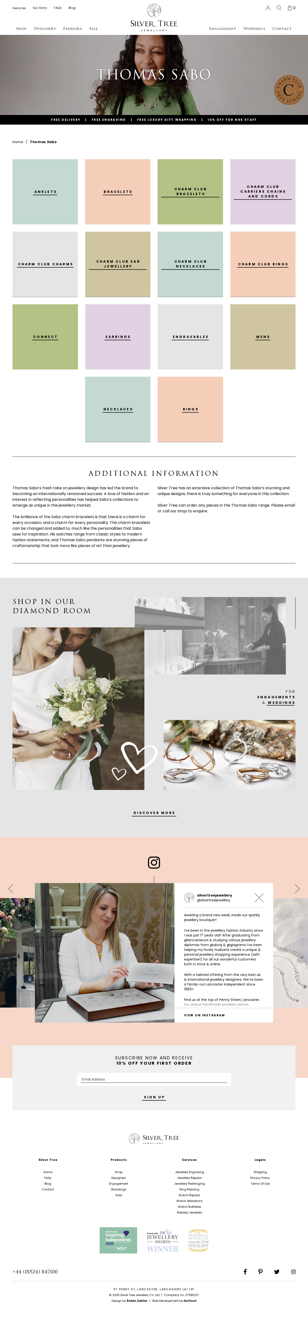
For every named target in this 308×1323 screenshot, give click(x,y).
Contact (48, 1189)
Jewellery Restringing (189, 1184)
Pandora (72, 29)
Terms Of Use (260, 1184)
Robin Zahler (137, 1301)
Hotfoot (190, 1301)
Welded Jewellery (189, 1212)
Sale (119, 1195)
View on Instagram (204, 1015)
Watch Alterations (189, 1201)
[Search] (279, 8)
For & (276, 697)
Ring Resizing (189, 1189)
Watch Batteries (189, 1207)
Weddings (118, 1189)
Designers (118, 1178)
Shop (118, 1172)
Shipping (260, 1172)
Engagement (118, 1184)
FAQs (47, 1178)
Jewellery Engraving (189, 1172)
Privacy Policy (260, 1178)
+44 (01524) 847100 (35, 1272)
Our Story (40, 8)
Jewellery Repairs (189, 1178)
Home (18, 142)
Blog (48, 1184)
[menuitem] (19, 8)
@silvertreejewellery (213, 900)
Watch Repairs (189, 1195)
